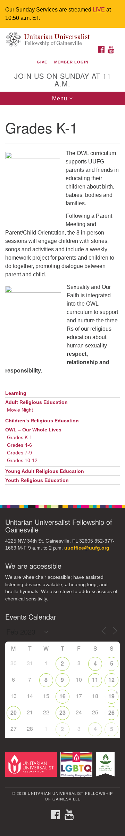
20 (13, 712)
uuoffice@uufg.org (86, 548)
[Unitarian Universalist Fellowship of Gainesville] (62, 35)
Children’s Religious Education (42, 420)
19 (111, 696)
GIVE (42, 62)
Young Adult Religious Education (44, 471)
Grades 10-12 (22, 460)
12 (111, 680)
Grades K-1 (19, 437)
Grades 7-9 (19, 452)
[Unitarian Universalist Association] (32, 764)
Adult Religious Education (36, 402)
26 (111, 712)
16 (62, 696)
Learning (15, 393)
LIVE (99, 10)
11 (95, 680)
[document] (62, 301)
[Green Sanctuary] (106, 764)
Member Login (71, 62)
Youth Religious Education (37, 480)
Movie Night (20, 410)
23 (62, 712)
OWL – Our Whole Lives (33, 429)
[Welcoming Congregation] (77, 764)
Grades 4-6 (19, 445)
